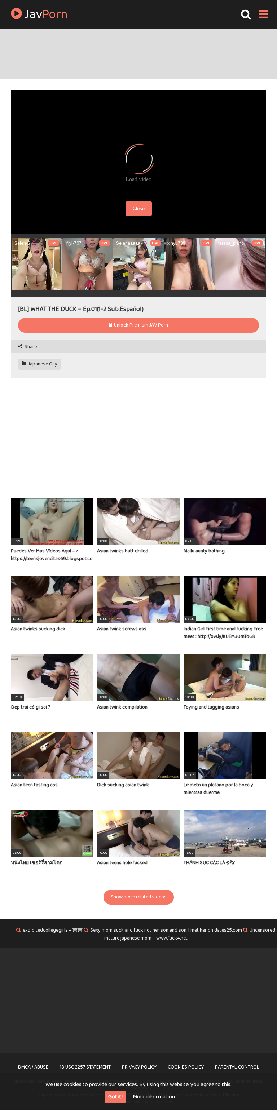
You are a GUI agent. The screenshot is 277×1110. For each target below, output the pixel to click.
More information (154, 1096)
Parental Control (237, 1067)
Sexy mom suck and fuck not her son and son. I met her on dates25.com (166, 930)
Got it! (115, 1096)
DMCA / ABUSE (33, 1067)
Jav (45, 14)
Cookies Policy (186, 1067)
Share (30, 347)
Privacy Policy (139, 1067)
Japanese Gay (42, 364)
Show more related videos (139, 897)
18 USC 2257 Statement (85, 1067)
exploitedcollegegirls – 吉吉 (53, 930)
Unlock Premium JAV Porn (140, 325)
